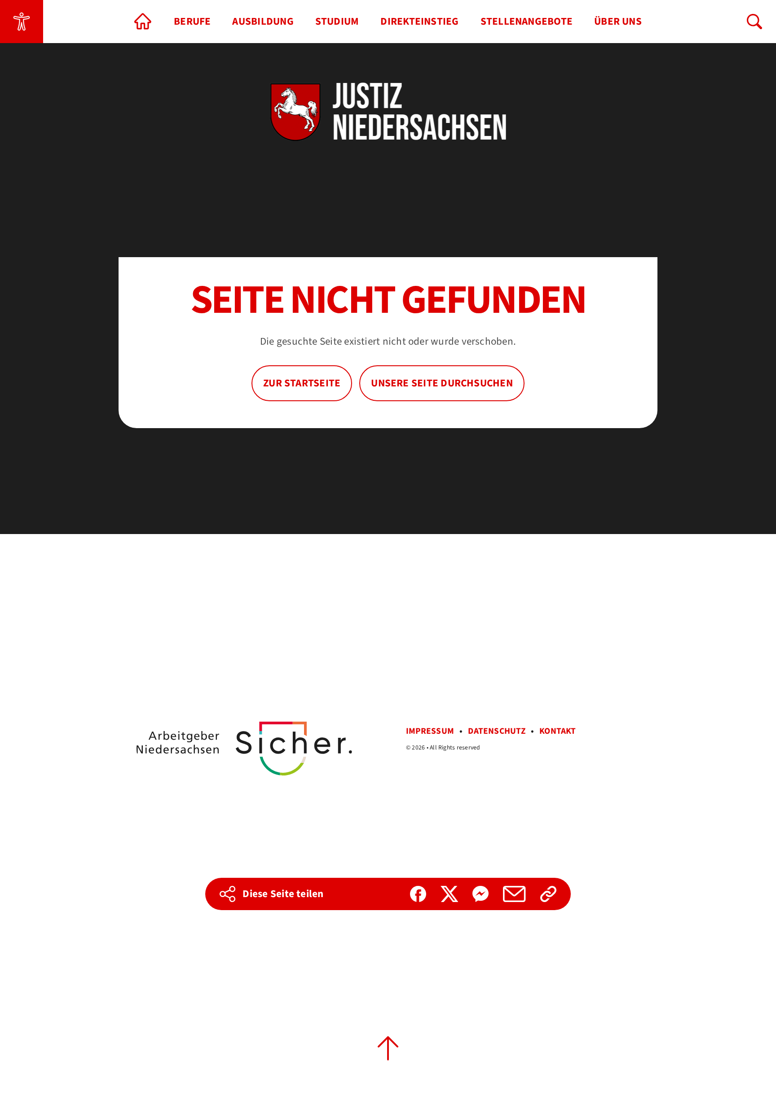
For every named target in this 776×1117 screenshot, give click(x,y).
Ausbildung (262, 21)
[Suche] (754, 21)
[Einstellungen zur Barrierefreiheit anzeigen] (21, 21)
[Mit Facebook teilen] (418, 894)
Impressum (430, 731)
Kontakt (557, 731)
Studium (337, 21)
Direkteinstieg (419, 21)
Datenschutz (496, 731)
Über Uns (618, 21)
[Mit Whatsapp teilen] (480, 894)
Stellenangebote (527, 21)
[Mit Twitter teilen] (450, 894)
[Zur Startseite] (143, 21)
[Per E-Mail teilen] (514, 894)
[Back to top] (388, 1048)
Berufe (192, 21)
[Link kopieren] (548, 894)
